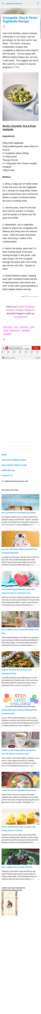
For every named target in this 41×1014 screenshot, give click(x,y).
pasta (32, 327)
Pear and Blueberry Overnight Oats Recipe (19, 512)
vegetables (25, 331)
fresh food (24, 327)
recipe (5, 331)
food (16, 327)
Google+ (20, 310)
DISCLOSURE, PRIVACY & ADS (14, 465)
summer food (14, 331)
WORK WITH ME (8, 470)
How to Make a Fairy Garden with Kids (17, 867)
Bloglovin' (30, 310)
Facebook (30, 306)
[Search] (38, 3)
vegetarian (7, 334)
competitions (20, 317)
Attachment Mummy (14, 3)
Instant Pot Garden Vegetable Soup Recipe (19, 790)
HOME (4, 455)
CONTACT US (7, 476)
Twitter (21, 306)
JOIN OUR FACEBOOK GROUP (14, 460)
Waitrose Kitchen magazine (32, 296)
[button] (4, 26)
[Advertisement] (20, 373)
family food (7, 327)
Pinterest (10, 310)
